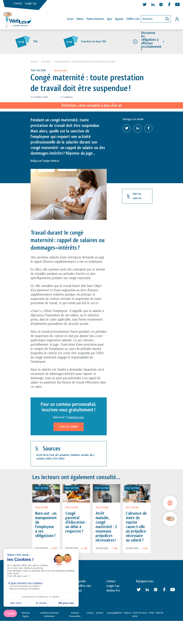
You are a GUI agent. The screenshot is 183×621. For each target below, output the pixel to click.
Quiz (109, 19)
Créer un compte (68, 426)
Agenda (119, 19)
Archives (99, 613)
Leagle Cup (30, 3)
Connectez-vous (75, 417)
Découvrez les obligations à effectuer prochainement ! (151, 41)
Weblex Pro (113, 590)
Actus (70, 19)
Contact (18, 3)
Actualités (45, 61)
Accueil (34, 61)
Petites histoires (95, 19)
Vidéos (80, 19)
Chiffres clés (133, 19)
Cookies (90, 613)
